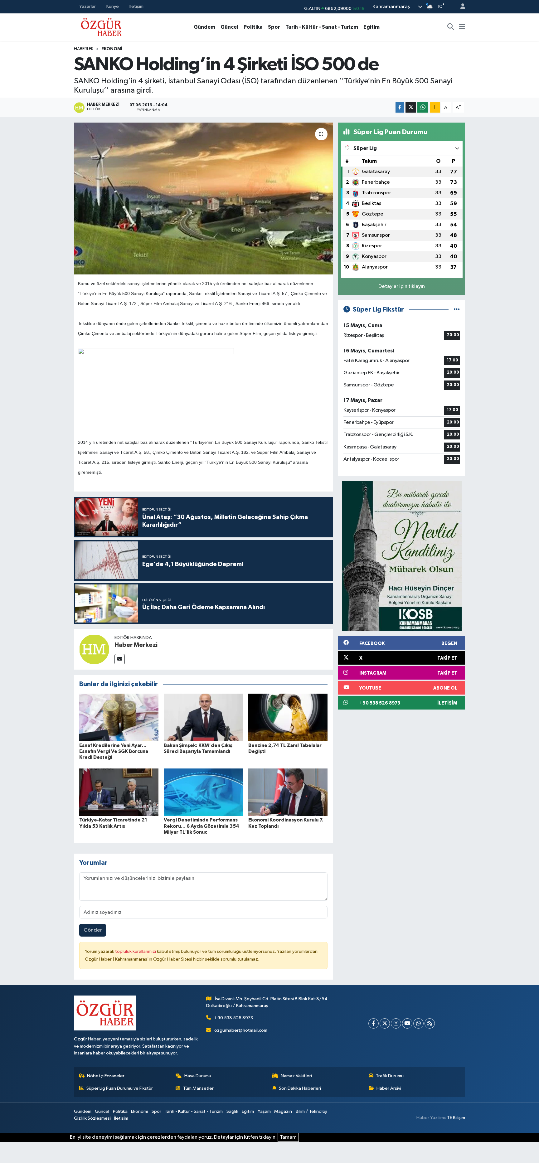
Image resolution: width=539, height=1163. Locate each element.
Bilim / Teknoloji (311, 1111)
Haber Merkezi (136, 645)
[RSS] (430, 1023)
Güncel (229, 27)
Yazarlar (87, 6)
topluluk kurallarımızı (136, 951)
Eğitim (371, 27)
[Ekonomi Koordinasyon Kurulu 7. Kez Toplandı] (288, 792)
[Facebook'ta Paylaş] (400, 107)
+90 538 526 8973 (233, 1017)
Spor (274, 27)
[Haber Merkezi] (94, 649)
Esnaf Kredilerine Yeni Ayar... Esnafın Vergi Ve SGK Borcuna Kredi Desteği (113, 751)
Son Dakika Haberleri (300, 1088)
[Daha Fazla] (435, 107)
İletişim (136, 6)
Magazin (283, 1111)
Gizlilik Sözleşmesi (92, 1118)
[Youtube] (407, 1023)
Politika (253, 27)
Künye (112, 6)
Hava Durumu (197, 1075)
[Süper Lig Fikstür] (457, 309)
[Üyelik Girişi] (460, 6)
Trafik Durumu (390, 1075)
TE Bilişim (456, 1117)
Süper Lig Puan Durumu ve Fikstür (119, 1088)
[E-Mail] (119, 659)
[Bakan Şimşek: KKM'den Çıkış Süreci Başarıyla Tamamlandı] (203, 717)
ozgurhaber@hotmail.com (240, 1030)
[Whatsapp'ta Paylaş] (422, 107)
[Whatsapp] (418, 1023)
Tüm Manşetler (198, 1088)
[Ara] (451, 27)
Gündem (204, 27)
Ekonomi (111, 49)
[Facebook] (373, 1023)
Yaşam (264, 1111)
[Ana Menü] (462, 27)
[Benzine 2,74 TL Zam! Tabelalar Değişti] (288, 717)
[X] (385, 1023)
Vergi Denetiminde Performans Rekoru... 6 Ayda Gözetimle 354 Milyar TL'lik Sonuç (201, 825)
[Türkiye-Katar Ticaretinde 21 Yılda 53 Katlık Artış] (118, 792)
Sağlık (232, 1111)
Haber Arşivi (388, 1088)
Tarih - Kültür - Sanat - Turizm (321, 27)
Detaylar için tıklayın (401, 286)
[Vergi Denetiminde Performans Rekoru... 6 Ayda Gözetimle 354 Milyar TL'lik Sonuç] (203, 792)
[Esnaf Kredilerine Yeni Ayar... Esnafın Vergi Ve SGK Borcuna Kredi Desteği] (118, 717)
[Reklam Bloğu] (402, 556)
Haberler (84, 49)
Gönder (93, 930)
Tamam (288, 1137)
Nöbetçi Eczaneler (105, 1075)
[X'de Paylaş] (410, 107)
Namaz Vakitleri (296, 1075)
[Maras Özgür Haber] (101, 27)
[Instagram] (396, 1023)
